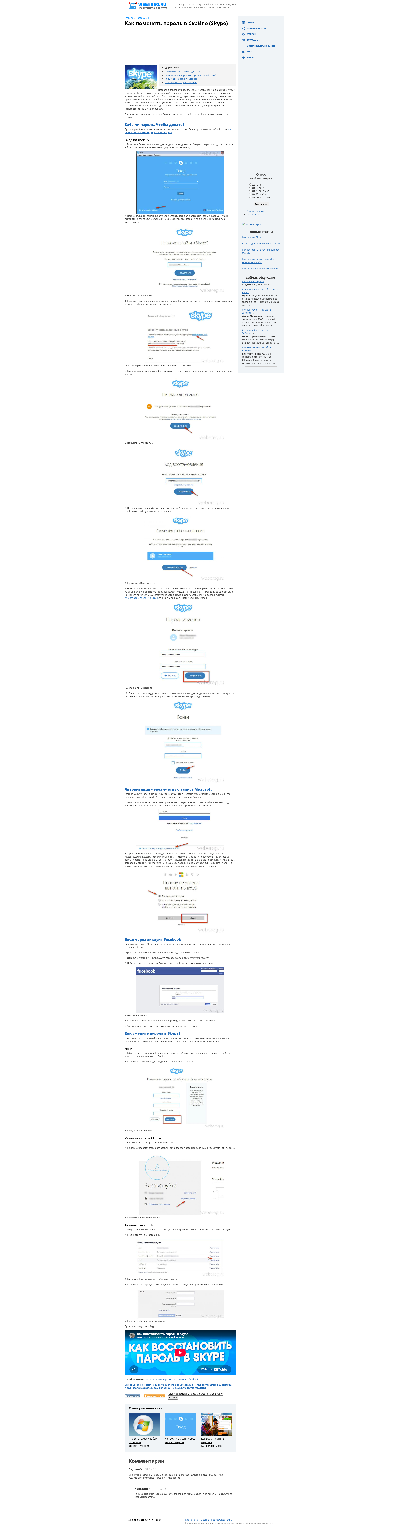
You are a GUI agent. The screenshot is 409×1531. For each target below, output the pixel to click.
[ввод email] (180, 292)
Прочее (251, 57)
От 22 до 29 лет (260, 190)
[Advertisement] (176, 47)
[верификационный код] (180, 362)
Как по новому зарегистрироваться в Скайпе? (171, 1379)
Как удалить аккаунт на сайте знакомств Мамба (258, 261)
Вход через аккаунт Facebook (181, 78)
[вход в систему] (180, 781)
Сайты (250, 22)
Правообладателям (221, 1519)
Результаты (253, 214)
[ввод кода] (180, 439)
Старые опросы (255, 211)
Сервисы (251, 34)
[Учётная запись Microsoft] (180, 1214)
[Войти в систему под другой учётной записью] (180, 850)
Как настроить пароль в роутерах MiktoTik (260, 251)
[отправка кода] (180, 504)
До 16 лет (257, 184)
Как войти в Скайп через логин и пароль (180, 1440)
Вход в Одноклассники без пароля (261, 243)
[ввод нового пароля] (180, 684)
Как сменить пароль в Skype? (181, 82)
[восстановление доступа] (180, 212)
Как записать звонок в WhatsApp (260, 268)
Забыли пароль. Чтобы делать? (182, 71)
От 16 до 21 (258, 187)
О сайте (205, 1519)
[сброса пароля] (180, 1317)
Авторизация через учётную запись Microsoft (190, 75)
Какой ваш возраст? (253, 281)
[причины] (180, 932)
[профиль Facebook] (180, 1275)
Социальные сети (256, 28)
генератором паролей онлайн (141, 597)
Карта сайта (192, 1519)
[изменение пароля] (180, 580)
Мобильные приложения (261, 45)
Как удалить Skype (252, 237)
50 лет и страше (261, 197)
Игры (249, 51)
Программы (253, 40)
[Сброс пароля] (180, 1012)
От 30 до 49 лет (260, 194)
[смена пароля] (180, 1127)
